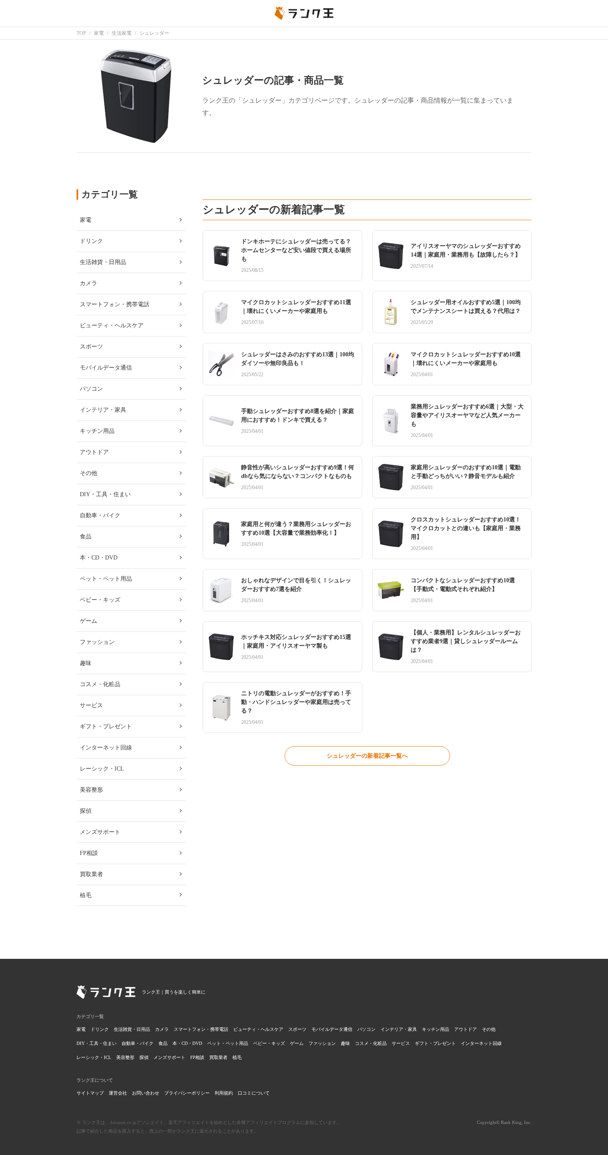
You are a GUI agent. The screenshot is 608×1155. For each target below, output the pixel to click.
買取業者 (218, 1057)
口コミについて (254, 1092)
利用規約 (224, 1092)
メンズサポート (169, 1057)
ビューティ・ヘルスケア (258, 1029)
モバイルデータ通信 (331, 1029)
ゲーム (297, 1043)
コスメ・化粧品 (371, 1043)
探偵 (143, 1057)
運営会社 (118, 1092)
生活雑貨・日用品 (132, 1029)
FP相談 (197, 1057)
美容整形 (125, 1057)
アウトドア (465, 1029)
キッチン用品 (435, 1029)
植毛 (237, 1057)
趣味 (345, 1043)
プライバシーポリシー (187, 1092)
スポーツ (297, 1029)
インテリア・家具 (399, 1029)
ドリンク (100, 1029)
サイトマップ (90, 1092)
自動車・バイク (137, 1043)
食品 (163, 1043)
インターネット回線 (481, 1043)
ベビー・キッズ (269, 1043)
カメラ (162, 1029)
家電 (81, 1029)
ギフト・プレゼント (435, 1043)
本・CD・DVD (187, 1043)
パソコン (366, 1029)
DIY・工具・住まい (97, 1043)
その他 (488, 1029)
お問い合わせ (145, 1092)
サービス (401, 1043)
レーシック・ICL (94, 1057)
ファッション (322, 1043)
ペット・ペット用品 (227, 1043)
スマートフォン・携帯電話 (201, 1029)
